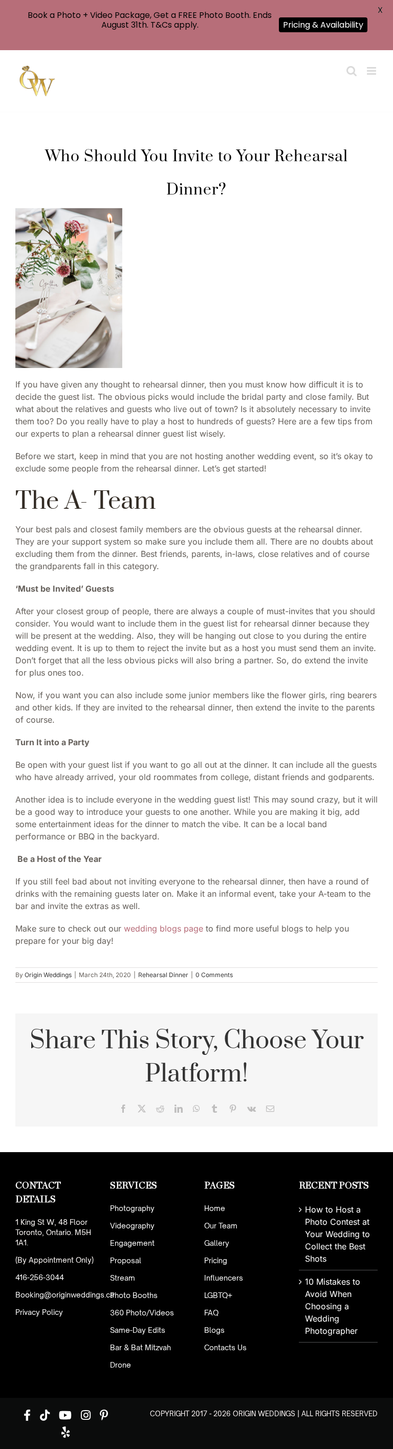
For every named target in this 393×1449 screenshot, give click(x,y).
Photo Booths (134, 1295)
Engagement (132, 1243)
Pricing (215, 1260)
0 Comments (214, 975)
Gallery (216, 1243)
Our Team (220, 1225)
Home (214, 1208)
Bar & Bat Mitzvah (140, 1347)
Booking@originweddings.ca (64, 1294)
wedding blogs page (163, 928)
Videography (132, 1225)
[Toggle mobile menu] (372, 71)
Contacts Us (225, 1347)
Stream (122, 1277)
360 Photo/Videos (142, 1312)
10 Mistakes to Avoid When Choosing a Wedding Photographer (332, 1306)
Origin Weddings (48, 975)
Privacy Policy (39, 1312)
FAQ (211, 1312)
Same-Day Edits (137, 1330)
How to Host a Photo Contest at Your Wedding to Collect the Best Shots (337, 1234)
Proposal (125, 1260)
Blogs (214, 1330)
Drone (120, 1364)
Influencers (223, 1277)
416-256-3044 (39, 1277)
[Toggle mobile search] (351, 71)
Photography (132, 1208)
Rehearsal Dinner (163, 975)
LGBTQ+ (218, 1295)
